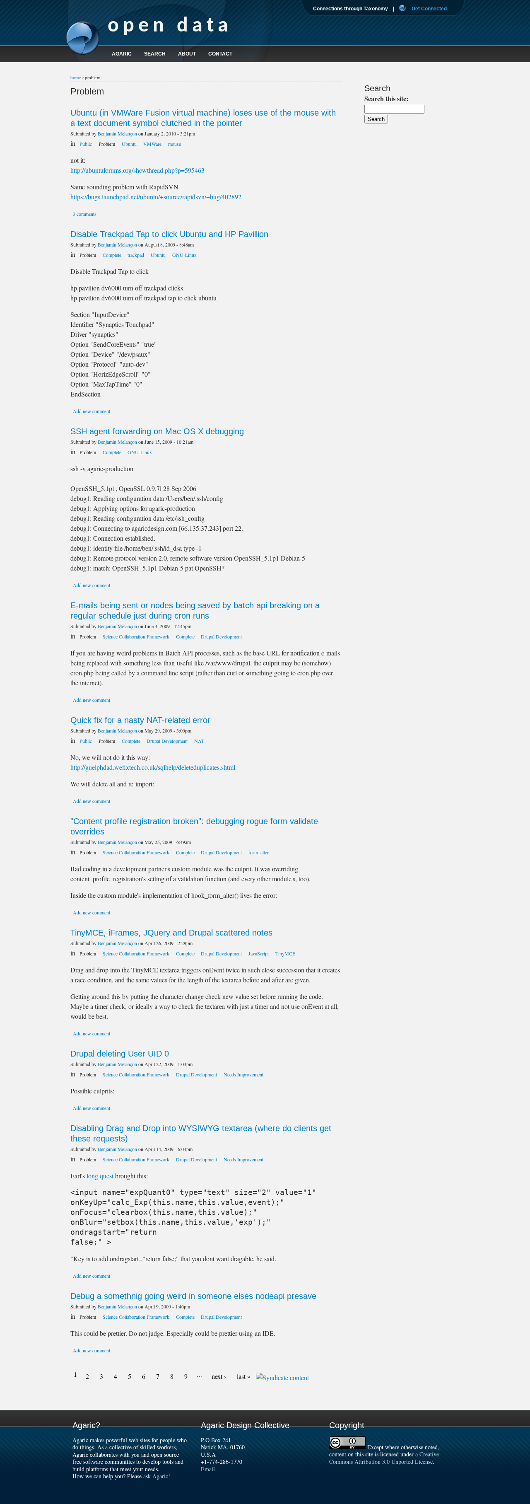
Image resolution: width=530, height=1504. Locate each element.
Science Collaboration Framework (136, 636)
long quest (100, 1175)
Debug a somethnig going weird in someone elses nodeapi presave (193, 1296)
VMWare (152, 143)
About (187, 54)
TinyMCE (285, 953)
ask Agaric (155, 1476)
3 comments (84, 213)
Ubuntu (129, 143)
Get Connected (429, 9)
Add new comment (91, 411)
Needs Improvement (243, 1074)
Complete (113, 254)
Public (86, 143)
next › (219, 1376)
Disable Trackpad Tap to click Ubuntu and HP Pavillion (169, 234)
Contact (220, 54)
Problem (107, 143)
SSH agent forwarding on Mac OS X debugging (157, 431)
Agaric (122, 54)
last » (244, 1376)
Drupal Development (221, 636)
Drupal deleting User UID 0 (119, 1053)
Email (208, 1469)
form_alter (258, 852)
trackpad (136, 254)
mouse (174, 143)
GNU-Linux (184, 254)
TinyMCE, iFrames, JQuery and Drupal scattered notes (171, 932)
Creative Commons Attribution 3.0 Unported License (384, 1457)
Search (155, 54)
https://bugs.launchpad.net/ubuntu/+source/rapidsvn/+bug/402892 (155, 196)
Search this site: (386, 98)
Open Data (170, 26)
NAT (199, 740)
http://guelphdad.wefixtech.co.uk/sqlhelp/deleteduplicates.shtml (152, 767)
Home (75, 77)
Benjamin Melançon (117, 133)
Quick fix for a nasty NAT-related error (140, 720)
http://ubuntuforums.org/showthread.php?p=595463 (137, 170)
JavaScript (258, 953)
